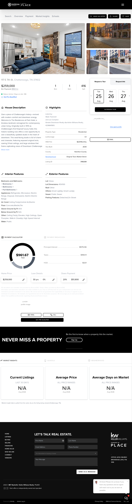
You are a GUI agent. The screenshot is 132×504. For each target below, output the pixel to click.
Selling (7, 443)
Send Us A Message (87, 472)
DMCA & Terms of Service (113, 501)
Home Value (9, 449)
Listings (8, 437)
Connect (8, 455)
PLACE (37, 485)
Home (7, 434)
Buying (7, 440)
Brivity (12, 501)
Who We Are (9, 452)
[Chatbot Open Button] (126, 498)
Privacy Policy (99, 501)
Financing (9, 446)
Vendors (8, 458)
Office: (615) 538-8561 (119, 457)
